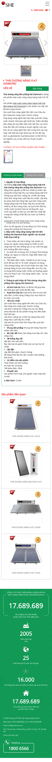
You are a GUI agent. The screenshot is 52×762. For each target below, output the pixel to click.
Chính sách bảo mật (10, 735)
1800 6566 (38, 10)
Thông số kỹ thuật (34, 175)
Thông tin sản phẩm (12, 175)
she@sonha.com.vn (15, 725)
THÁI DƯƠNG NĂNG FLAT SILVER (26, 527)
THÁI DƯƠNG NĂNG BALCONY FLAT (26, 481)
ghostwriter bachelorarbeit (22, 136)
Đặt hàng (37, 88)
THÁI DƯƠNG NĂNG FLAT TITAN (26, 573)
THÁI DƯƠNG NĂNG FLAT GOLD (26, 436)
